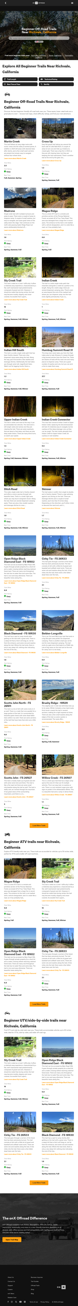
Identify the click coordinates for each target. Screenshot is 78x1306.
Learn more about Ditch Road (20, 497)
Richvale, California (38, 55)
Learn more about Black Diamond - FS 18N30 (20, 642)
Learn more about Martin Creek (20, 150)
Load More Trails (39, 825)
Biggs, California (55, 55)
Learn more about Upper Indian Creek (20, 428)
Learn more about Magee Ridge (58, 219)
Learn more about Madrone (20, 219)
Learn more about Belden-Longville (58, 642)
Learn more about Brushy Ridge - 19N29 (58, 714)
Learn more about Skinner (58, 497)
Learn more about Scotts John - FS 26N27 (20, 786)
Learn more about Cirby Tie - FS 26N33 (58, 570)
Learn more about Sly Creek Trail (20, 289)
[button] (20, 79)
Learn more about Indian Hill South (20, 358)
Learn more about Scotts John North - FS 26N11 (20, 714)
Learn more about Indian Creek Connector (58, 428)
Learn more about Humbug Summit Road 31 (58, 358)
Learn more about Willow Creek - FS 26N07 (58, 786)
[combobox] (41, 38)
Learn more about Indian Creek (58, 289)
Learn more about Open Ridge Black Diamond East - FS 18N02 (20, 570)
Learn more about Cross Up (58, 150)
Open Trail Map (12, 1240)
